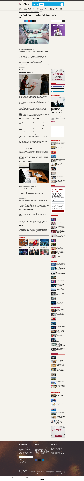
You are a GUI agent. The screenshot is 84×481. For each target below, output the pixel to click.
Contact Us (39, 0)
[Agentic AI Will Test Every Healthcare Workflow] (53, 156)
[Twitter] (27, 21)
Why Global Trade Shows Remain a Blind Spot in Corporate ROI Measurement (33, 257)
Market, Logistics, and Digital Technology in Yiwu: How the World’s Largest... (60, 413)
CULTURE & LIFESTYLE (61, 9)
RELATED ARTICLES (22, 237)
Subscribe (33, 0)
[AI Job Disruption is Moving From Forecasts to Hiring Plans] (53, 147)
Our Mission (25, 0)
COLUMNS (57, 8)
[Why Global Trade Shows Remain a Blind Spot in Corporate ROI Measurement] (34, 252)
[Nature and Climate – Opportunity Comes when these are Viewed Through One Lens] (53, 244)
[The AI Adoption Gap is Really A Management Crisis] (53, 181)
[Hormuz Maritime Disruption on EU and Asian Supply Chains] (53, 395)
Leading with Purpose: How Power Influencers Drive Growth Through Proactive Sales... (60, 235)
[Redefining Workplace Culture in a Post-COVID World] (53, 256)
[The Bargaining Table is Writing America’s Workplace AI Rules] (53, 143)
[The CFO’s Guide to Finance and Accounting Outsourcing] (23, 252)
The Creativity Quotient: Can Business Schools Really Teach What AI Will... (60, 223)
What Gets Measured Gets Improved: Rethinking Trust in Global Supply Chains (60, 277)
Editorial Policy (29, 0)
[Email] (33, 21)
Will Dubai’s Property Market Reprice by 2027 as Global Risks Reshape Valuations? (60, 382)
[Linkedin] (31, 21)
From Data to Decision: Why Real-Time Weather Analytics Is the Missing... (60, 240)
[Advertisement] (57, 131)
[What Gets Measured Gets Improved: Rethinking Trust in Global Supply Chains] (53, 277)
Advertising (36, 0)
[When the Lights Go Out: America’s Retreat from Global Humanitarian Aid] (53, 231)
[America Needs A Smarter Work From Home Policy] (53, 164)
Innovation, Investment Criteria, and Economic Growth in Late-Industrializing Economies (60, 303)
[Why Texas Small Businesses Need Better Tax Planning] (53, 374)
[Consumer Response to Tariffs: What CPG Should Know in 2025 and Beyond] (53, 417)
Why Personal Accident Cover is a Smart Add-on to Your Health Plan (60, 386)
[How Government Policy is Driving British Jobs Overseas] (53, 289)
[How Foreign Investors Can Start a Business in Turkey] (34, 242)
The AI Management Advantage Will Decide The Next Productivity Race (60, 173)
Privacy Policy (43, 0)
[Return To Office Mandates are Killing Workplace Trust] (53, 160)
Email (53, 200)
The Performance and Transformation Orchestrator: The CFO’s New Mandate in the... (60, 273)
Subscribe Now (58, 210)
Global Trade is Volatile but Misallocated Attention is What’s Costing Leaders (60, 409)
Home (19, 0)
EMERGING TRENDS (29, 9)
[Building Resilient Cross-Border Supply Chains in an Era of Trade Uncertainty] (53, 264)
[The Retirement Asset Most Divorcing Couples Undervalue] (53, 365)
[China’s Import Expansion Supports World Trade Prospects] (53, 400)
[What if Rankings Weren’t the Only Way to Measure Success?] (53, 227)
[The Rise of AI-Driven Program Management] (23, 242)
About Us (22, 0)
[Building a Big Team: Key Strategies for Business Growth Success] (53, 252)
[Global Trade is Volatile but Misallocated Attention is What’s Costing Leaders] (53, 409)
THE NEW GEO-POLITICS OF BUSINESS (40, 9)
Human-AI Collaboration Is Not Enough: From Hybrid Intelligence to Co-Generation (60, 268)
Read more (53, 121)
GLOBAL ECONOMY (20, 9)
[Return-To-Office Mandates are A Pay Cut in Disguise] (53, 177)
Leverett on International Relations (56, 452)
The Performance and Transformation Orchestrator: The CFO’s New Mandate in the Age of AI (58, 110)
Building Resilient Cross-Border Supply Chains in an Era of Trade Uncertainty (60, 264)
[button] (64, 0)
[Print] (35, 21)
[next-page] (20, 259)
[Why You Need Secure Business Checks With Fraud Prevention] (53, 314)
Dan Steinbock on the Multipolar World (56, 448)
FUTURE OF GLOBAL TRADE (52, 9)
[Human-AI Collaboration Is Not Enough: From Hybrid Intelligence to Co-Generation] (53, 268)
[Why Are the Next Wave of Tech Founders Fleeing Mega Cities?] (44, 242)
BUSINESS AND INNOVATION (55, 307)
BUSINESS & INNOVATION (47, 9)
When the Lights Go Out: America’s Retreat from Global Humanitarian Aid (60, 231)
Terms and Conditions (48, 0)
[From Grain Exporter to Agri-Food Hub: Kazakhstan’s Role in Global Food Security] (53, 378)
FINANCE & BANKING (25, 9)
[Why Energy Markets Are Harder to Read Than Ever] (53, 219)
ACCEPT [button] (42, 479)
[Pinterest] (29, 21)
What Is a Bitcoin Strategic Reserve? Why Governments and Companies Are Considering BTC (60, 369)
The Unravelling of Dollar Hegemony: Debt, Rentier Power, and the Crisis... (60, 294)
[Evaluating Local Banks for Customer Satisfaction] (44, 252)
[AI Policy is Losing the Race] (53, 168)
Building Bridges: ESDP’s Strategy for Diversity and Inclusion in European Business (60, 248)
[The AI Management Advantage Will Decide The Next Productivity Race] (53, 173)
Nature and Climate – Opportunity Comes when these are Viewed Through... (60, 244)
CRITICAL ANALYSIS (34, 9)
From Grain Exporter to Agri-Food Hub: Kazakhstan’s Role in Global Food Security (60, 378)
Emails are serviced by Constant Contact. (58, 208)
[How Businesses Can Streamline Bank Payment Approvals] (53, 357)
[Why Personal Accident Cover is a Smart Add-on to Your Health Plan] (53, 386)
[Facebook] (25, 21)
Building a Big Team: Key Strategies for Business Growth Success (60, 252)
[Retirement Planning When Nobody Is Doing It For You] (53, 361)
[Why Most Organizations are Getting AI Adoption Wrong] (53, 152)
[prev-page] (19, 259)
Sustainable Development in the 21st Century (57, 453)
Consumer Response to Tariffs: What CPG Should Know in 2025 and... (60, 417)
